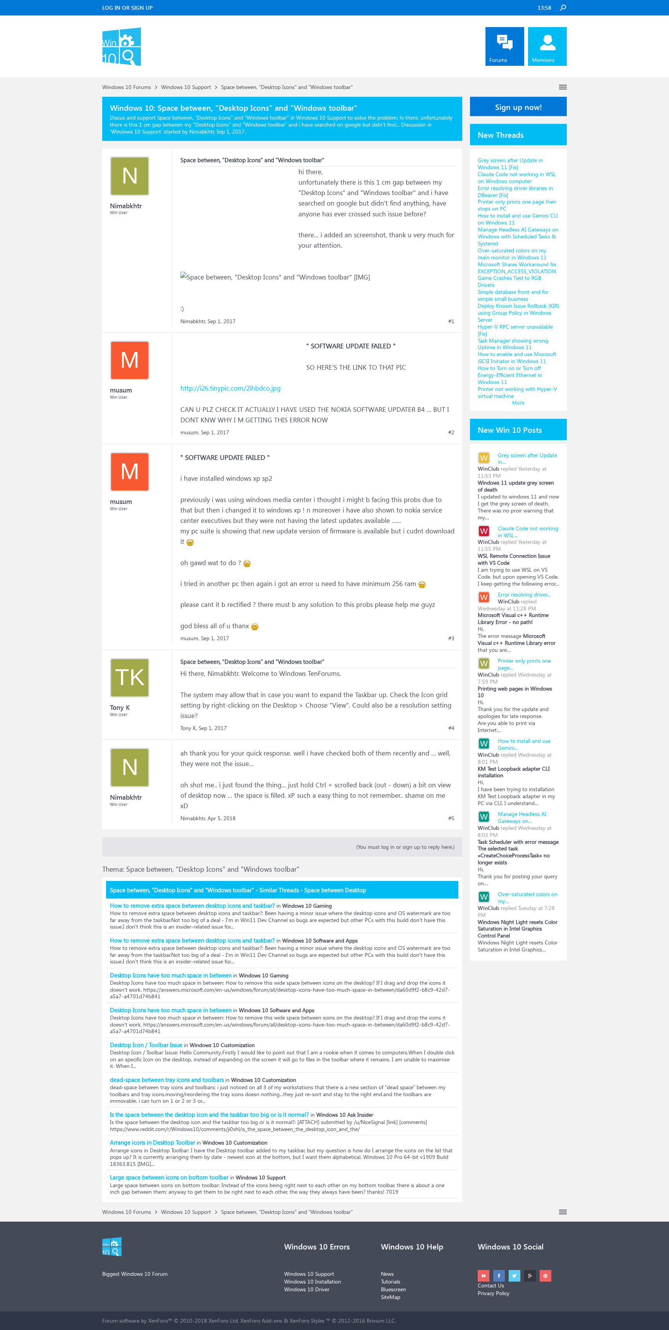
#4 (451, 728)
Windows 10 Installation (312, 1281)
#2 (451, 432)
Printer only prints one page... (524, 664)
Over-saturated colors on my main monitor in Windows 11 (512, 254)
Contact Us (491, 1285)
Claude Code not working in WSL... (528, 531)
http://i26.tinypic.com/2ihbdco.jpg (230, 388)
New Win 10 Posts (510, 429)
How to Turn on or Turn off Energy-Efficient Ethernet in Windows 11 (510, 375)
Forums (498, 59)
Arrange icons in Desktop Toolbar (152, 1142)
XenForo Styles (307, 1320)
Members (543, 59)
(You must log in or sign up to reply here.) (405, 846)
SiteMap (390, 1297)
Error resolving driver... (524, 594)
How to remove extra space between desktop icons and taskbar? (192, 905)
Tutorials (390, 1281)
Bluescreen (393, 1289)
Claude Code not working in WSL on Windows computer (517, 177)
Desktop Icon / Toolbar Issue (146, 1045)
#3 (451, 638)
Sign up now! (518, 106)
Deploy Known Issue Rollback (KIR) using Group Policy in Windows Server (518, 312)
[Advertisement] (238, 214)
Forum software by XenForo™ (170, 1320)
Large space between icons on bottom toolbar (169, 1177)
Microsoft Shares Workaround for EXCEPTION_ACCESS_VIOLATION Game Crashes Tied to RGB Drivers (517, 275)
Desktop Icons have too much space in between (171, 975)
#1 (451, 321)
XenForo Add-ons (261, 1320)
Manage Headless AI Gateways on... (522, 817)
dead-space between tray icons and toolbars (167, 1079)
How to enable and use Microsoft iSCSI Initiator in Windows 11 (517, 357)
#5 (451, 818)
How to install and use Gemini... (524, 744)
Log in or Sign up (127, 7)
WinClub (488, 468)
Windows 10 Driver (306, 1289)
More (518, 402)
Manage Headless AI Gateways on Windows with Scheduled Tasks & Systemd (518, 236)
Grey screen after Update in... (527, 458)
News (387, 1273)
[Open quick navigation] (563, 87)
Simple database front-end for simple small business (513, 295)
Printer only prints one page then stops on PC (517, 205)
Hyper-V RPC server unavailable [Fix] (515, 330)
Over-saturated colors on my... (528, 897)
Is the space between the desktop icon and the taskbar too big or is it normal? (209, 1114)
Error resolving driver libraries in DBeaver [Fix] (515, 191)
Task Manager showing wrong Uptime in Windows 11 (513, 344)
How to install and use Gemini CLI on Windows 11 (518, 219)
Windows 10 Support (136, 131)
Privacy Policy (493, 1293)
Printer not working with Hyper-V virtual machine (517, 392)
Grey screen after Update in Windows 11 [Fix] (510, 163)
